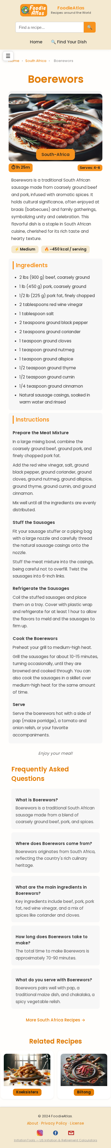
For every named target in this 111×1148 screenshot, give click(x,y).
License (77, 1123)
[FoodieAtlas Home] (33, 10)
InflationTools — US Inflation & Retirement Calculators (55, 1140)
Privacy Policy (54, 1123)
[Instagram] (40, 1133)
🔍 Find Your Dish (69, 42)
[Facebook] (55, 1133)
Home (36, 42)
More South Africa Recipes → (55, 1020)
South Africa (36, 60)
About (33, 1123)
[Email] (71, 1133)
